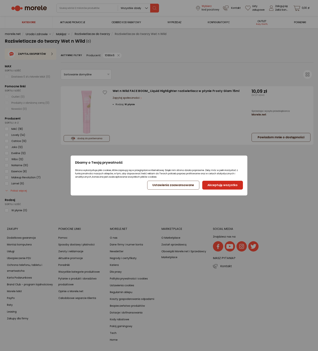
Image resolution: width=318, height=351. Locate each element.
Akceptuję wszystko (222, 185)
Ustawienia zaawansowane (173, 185)
